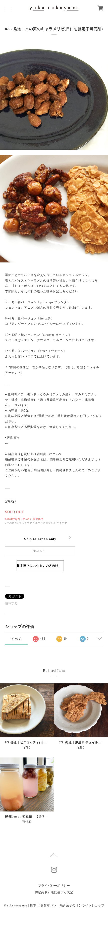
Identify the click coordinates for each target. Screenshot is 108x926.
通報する (11, 603)
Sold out (38, 551)
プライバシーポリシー (54, 885)
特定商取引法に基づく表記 (54, 892)
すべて (16, 638)
